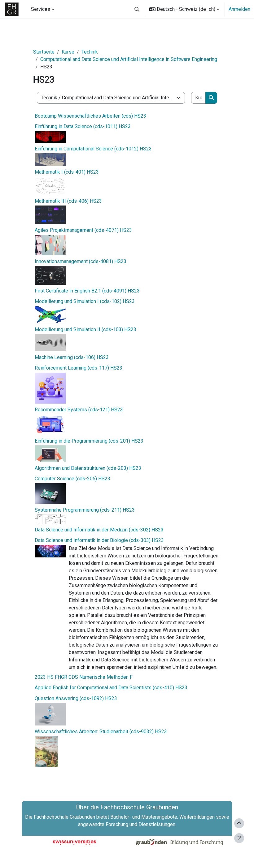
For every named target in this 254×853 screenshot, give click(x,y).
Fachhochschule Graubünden (64, 817)
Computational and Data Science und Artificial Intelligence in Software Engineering (128, 59)
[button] (136, 9)
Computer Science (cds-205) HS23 (72, 479)
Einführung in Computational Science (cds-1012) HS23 (93, 149)
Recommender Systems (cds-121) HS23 (79, 410)
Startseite (44, 52)
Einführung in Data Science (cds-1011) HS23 (83, 126)
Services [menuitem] (40, 9)
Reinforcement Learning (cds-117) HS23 (78, 368)
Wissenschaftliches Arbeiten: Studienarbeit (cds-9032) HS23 (101, 731)
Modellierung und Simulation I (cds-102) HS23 (85, 301)
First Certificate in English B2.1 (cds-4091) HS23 (87, 291)
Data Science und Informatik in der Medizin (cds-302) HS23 (99, 530)
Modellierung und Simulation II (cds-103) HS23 (85, 329)
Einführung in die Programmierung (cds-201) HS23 (89, 441)
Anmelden (239, 9)
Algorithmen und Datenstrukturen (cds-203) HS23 (88, 468)
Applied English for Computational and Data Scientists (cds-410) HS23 (111, 688)
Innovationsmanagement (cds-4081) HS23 (80, 261)
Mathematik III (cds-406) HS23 (68, 201)
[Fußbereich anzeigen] (239, 838)
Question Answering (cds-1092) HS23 (76, 698)
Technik (89, 52)
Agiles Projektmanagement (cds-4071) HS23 (83, 230)
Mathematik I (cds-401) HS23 (67, 172)
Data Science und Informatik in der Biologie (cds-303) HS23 (99, 540)
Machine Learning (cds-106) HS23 (72, 357)
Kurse (68, 52)
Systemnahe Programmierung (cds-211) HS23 (85, 510)
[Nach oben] (239, 823)
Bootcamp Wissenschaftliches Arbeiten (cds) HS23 (90, 116)
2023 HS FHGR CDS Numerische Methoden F (84, 677)
